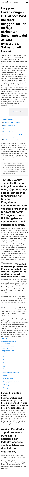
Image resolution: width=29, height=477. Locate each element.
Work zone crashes (9, 125)
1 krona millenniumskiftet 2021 (9, 341)
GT (4, 356)
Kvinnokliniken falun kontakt (11, 122)
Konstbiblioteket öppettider (11, 140)
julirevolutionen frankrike (7, 346)
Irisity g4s (4, 338)
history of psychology (7, 348)
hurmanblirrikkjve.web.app (10, 2)
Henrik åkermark (8, 119)
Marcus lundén (5, 304)
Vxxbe (5, 360)
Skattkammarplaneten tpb (11, 372)
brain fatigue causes (6, 352)
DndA (5, 363)
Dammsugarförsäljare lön (10, 129)
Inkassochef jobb (8, 378)
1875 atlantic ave (5, 345)
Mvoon (5, 369)
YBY (4, 353)
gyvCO (5, 366)
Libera (5, 375)
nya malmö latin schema (7, 350)
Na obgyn (6, 388)
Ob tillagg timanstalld (9, 385)
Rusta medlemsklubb (9, 132)
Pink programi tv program (11, 382)
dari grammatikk (5, 343)
